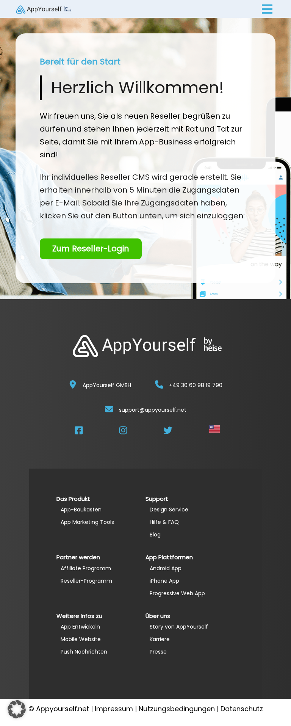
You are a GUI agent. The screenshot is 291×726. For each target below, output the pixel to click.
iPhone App (164, 581)
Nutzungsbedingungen (177, 708)
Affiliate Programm (86, 568)
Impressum (114, 708)
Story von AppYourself (179, 626)
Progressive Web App (177, 593)
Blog (155, 534)
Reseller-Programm (86, 581)
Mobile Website (81, 639)
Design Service (169, 509)
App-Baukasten (81, 509)
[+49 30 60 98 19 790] (159, 384)
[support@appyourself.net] (109, 409)
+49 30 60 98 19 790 (195, 385)
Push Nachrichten (84, 651)
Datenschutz (242, 708)
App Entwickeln (80, 626)
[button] (16, 709)
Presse (158, 651)
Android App (165, 568)
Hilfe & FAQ (164, 522)
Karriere (160, 639)
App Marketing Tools (87, 522)
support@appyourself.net (152, 410)
